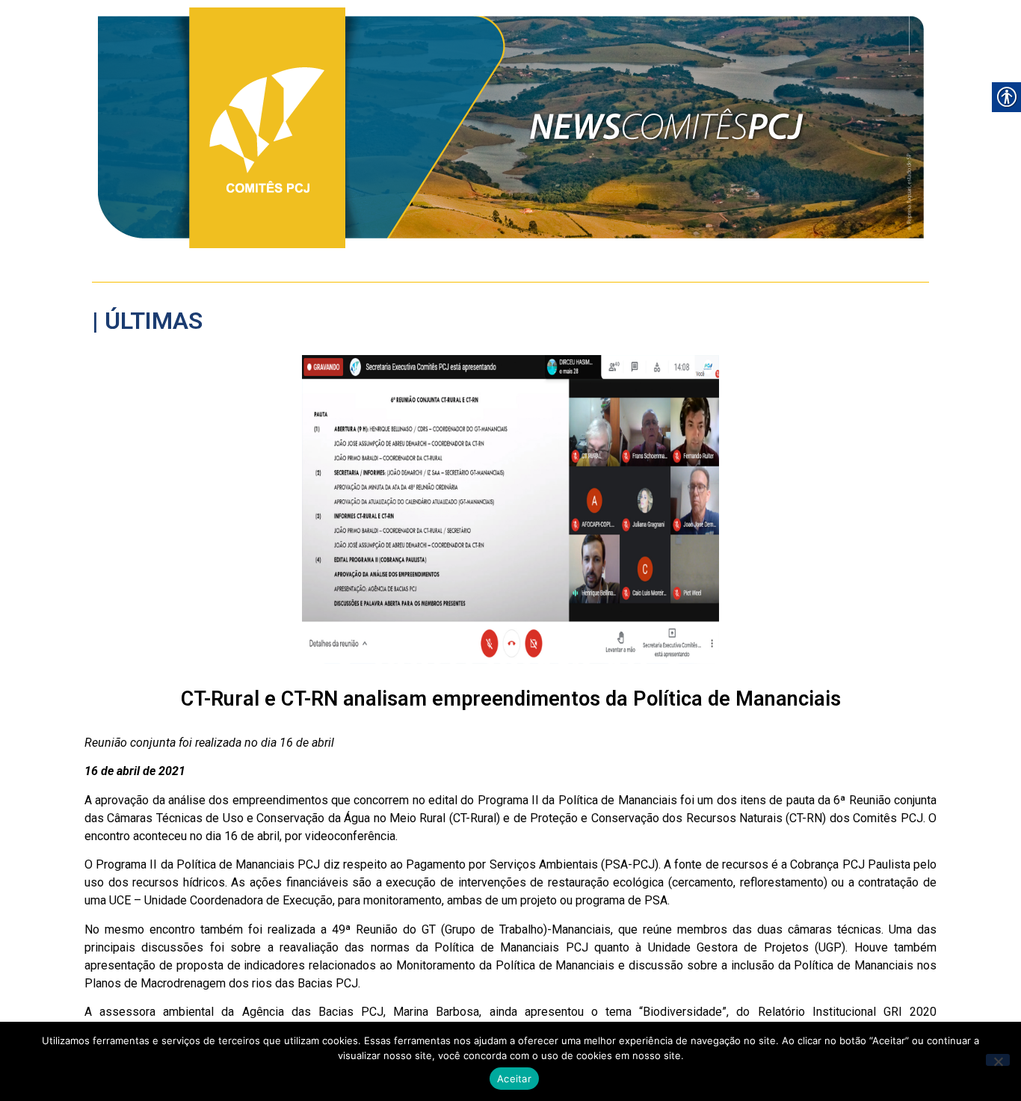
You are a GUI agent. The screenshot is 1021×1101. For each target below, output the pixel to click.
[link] (511, 127)
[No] (998, 1060)
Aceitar (514, 1079)
